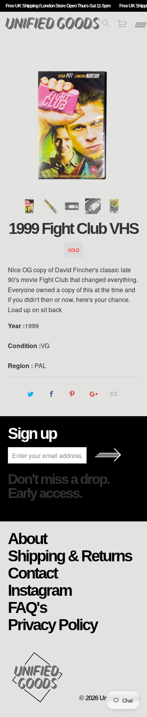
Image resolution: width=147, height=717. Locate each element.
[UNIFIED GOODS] (53, 28)
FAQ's (27, 607)
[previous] (15, 124)
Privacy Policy (52, 624)
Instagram (40, 590)
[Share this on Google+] (93, 394)
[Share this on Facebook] (51, 394)
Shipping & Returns (70, 555)
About (27, 538)
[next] (132, 124)
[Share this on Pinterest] (72, 394)
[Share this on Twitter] (30, 394)
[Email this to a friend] (113, 394)
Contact (32, 572)
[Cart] (122, 25)
